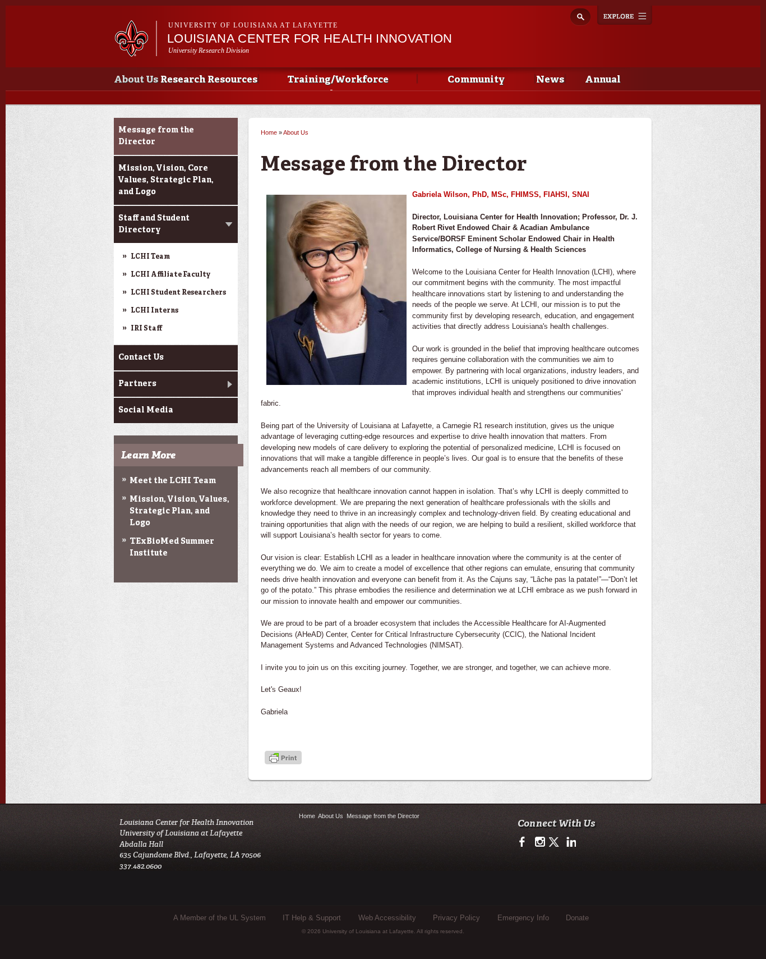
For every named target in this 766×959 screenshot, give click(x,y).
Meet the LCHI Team (173, 481)
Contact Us (141, 357)
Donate (577, 918)
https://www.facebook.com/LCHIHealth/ (524, 842)
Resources (232, 80)
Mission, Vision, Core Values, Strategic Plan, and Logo (166, 180)
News (550, 80)
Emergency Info (523, 918)
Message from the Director (156, 136)
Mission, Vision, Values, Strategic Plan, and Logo (179, 511)
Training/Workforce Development (338, 82)
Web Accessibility (387, 918)
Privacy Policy (456, 918)
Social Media (145, 410)
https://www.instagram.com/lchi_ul (540, 842)
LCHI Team (150, 257)
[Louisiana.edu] (135, 51)
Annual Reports (602, 82)
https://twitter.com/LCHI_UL (555, 842)
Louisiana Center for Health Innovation (310, 38)
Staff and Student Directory (154, 224)
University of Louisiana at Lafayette (253, 25)
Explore (624, 15)
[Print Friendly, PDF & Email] (283, 758)
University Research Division (209, 50)
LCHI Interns (154, 311)
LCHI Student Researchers (178, 293)
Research (182, 80)
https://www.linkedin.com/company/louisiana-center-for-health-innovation (570, 842)
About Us (136, 80)
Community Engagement (475, 82)
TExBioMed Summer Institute (172, 547)
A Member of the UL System (219, 918)
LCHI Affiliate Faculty (171, 275)
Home (269, 132)
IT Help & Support (312, 918)
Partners (137, 384)
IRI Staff (147, 328)
